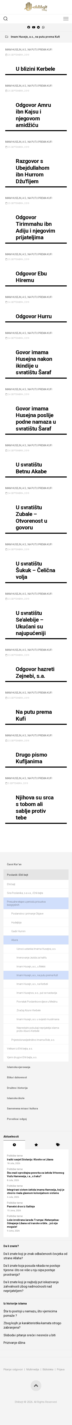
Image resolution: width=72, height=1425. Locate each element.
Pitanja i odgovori (13, 1369)
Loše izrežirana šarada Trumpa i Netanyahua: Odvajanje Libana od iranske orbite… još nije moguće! (33, 1223)
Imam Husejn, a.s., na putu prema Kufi (28, 49)
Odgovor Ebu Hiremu (31, 276)
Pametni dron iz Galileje (21, 1206)
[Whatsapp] (43, 27)
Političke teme (15, 1155)
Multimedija (32, 1369)
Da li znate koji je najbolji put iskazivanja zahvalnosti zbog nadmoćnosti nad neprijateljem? (31, 1286)
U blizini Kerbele (35, 68)
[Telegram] (38, 27)
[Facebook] (28, 27)
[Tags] (58, 1144)
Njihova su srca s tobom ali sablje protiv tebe (35, 807)
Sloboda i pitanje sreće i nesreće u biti (29, 1335)
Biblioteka (48, 1369)
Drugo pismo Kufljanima (31, 758)
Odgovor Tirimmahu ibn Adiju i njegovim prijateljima (35, 227)
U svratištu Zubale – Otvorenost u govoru (31, 517)
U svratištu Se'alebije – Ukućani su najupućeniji (31, 623)
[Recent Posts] (14, 1144)
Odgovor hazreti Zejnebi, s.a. (35, 672)
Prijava (60, 1369)
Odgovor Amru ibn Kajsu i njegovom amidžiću (33, 115)
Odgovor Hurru (34, 316)
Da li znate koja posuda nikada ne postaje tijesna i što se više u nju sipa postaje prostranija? (31, 1270)
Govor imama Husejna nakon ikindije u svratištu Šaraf (34, 362)
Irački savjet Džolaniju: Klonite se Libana (30, 1159)
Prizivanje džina (14, 1342)
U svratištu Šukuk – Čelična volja (35, 570)
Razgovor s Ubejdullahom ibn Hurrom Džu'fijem (32, 171)
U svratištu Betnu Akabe (31, 468)
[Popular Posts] (36, 1144)
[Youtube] (33, 27)
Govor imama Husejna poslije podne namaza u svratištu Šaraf (36, 418)
